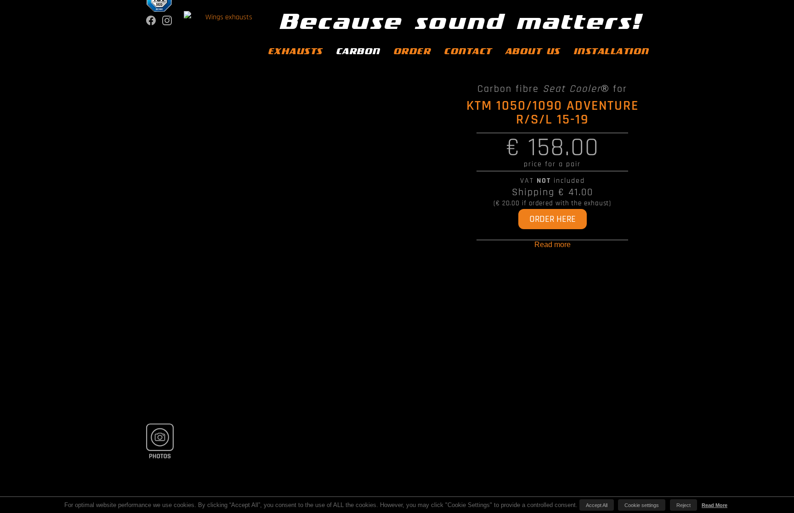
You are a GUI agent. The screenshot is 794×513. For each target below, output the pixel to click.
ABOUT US (532, 51)
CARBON (358, 51)
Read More (714, 505)
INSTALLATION (611, 51)
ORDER (412, 51)
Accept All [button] (596, 505)
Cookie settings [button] (641, 505)
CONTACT (468, 51)
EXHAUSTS (295, 51)
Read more (552, 244)
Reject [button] (683, 505)
